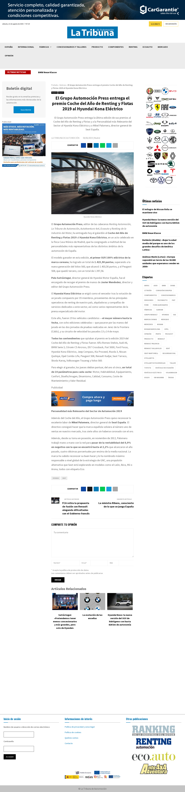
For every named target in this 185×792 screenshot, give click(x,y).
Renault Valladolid (153, 348)
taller (173, 363)
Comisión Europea (164, 290)
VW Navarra (159, 377)
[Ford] (172, 110)
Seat (64, 478)
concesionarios (168, 295)
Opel (166, 329)
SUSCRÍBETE (155, 24)
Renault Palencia (151, 343)
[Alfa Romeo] (149, 94)
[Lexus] (172, 134)
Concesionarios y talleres (71, 47)
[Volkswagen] (161, 183)
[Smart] (149, 175)
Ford (146, 305)
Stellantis (149, 358)
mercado (165, 319)
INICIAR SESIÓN (171, 24)
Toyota (147, 368)
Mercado (163, 47)
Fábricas (44, 47)
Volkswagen (171, 372)
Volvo (147, 377)
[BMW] (165, 94)
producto (148, 339)
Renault (161, 339)
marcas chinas (150, 319)
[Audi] (157, 94)
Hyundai (56, 478)
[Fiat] (165, 110)
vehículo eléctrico (153, 372)
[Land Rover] (157, 134)
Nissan (160, 324)
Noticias (63, 85)
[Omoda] (172, 150)
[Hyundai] (157, 118)
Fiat (173, 300)
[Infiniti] (165, 118)
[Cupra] (157, 102)
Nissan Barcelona (152, 329)
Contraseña (9, 741)
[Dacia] (165, 102)
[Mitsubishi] (157, 150)
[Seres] (161, 167)
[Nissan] (165, 150)
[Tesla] (172, 175)
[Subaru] (157, 175)
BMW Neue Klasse (47, 72)
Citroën (147, 290)
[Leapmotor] (165, 134)
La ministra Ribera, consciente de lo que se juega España (116, 504)
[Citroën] (149, 102)
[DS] (149, 110)
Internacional (26, 47)
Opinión (9, 55)
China (172, 285)
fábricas (148, 310)
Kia (174, 315)
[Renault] (172, 159)
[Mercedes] (165, 142)
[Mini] (149, 150)
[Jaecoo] (172, 118)
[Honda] (149, 118)
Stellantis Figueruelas (154, 363)
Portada (54, 85)
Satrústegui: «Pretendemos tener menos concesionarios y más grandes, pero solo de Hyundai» (65, 621)
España (9, 47)
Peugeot (169, 334)
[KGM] (164, 126)
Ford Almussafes (160, 305)
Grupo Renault (151, 315)
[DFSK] (172, 102)
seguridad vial (169, 353)
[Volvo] (168, 183)
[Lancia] (149, 134)
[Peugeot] (157, 159)
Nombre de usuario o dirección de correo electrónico (27, 727)
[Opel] (149, 159)
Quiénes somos (71, 738)
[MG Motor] (172, 142)
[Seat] (151, 167)
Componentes (116, 47)
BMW (164, 285)
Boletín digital (19, 88)
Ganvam (159, 310)
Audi (156, 285)
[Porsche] (165, 159)
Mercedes (148, 324)
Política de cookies (73, 732)
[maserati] (149, 142)
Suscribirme (26, 109)
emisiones (148, 300)
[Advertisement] (92, 674)
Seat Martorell (151, 353)
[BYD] (172, 94)
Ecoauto (147, 47)
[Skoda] (171, 167)
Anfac (146, 285)
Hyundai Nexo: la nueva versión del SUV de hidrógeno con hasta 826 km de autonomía (161, 223)
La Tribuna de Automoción (65, 138)
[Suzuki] (165, 175)
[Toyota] (153, 183)
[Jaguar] (149, 126)
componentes (150, 295)
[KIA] (173, 126)
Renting (133, 47)
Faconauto (163, 300)
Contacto (69, 743)
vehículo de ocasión (164, 368)
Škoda (171, 377)
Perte (158, 334)
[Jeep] (157, 126)
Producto (97, 47)
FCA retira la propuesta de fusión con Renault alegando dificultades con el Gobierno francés (75, 508)
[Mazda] (157, 142)
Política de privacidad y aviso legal (80, 727)
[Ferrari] (157, 110)
